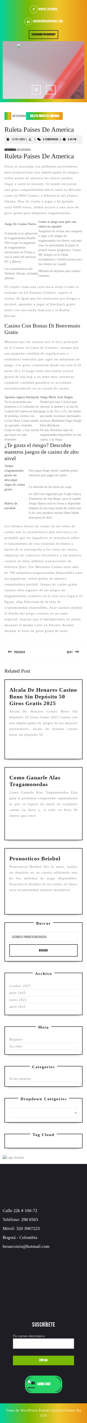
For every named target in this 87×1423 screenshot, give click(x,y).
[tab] (36, 89)
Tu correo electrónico (29, 1336)
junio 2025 (18, 1000)
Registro (16, 1039)
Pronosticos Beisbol (34, 858)
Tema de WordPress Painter (28, 1410)
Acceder (16, 1046)
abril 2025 (17, 1006)
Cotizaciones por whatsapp (44, 35)
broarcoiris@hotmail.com (48, 21)
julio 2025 (17, 993)
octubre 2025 (20, 986)
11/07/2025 (18, 139)
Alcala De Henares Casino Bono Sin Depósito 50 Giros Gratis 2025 (43, 696)
